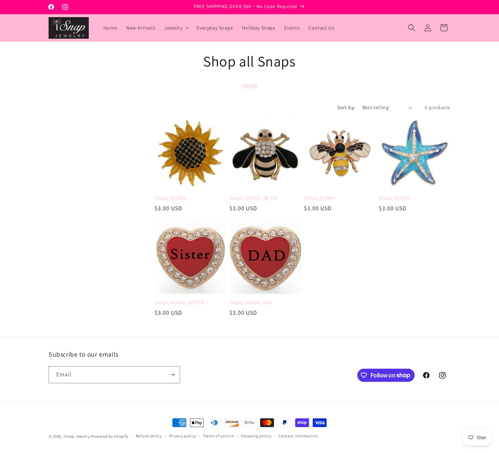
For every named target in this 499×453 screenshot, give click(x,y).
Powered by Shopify (110, 436)
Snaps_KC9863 (170, 198)
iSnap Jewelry (77, 436)
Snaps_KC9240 (394, 198)
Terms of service (218, 435)
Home (249, 85)
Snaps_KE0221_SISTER (179, 303)
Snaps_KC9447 (319, 198)
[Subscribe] (172, 374)
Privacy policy (182, 435)
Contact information (298, 435)
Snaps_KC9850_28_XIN (253, 198)
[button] (176, 27)
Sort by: (346, 107)
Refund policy (149, 435)
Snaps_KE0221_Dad (250, 303)
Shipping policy (256, 435)
